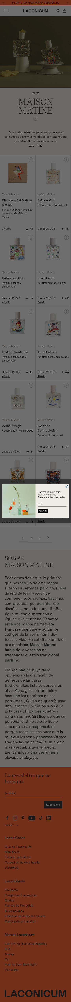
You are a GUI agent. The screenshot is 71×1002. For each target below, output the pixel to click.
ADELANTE (43, 511)
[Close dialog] (67, 486)
